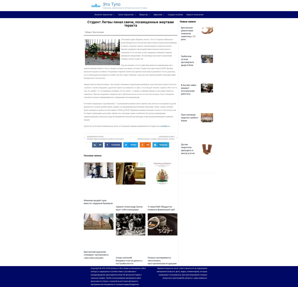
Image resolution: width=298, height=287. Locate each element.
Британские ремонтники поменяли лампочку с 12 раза (188, 33)
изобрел (164, 126)
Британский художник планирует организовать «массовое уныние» (96, 255)
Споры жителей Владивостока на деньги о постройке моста (129, 260)
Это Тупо (111, 4)
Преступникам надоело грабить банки (189, 117)
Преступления (98, 32)
